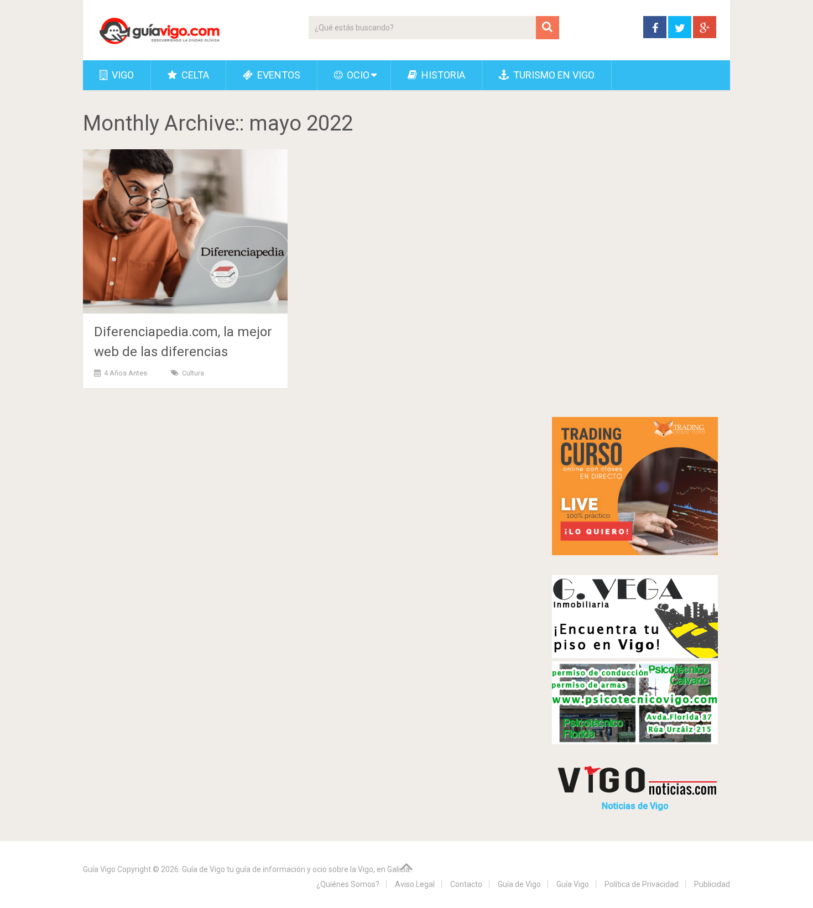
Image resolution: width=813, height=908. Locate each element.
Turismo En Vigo (553, 75)
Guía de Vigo (519, 884)
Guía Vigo (99, 869)
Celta (194, 75)
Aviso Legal (415, 884)
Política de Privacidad (641, 884)
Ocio (357, 75)
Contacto (466, 884)
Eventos (277, 75)
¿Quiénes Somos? (347, 884)
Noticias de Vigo (635, 806)
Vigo (122, 75)
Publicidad (712, 884)
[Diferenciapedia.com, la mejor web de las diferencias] (185, 231)
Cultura (193, 373)
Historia (442, 75)
